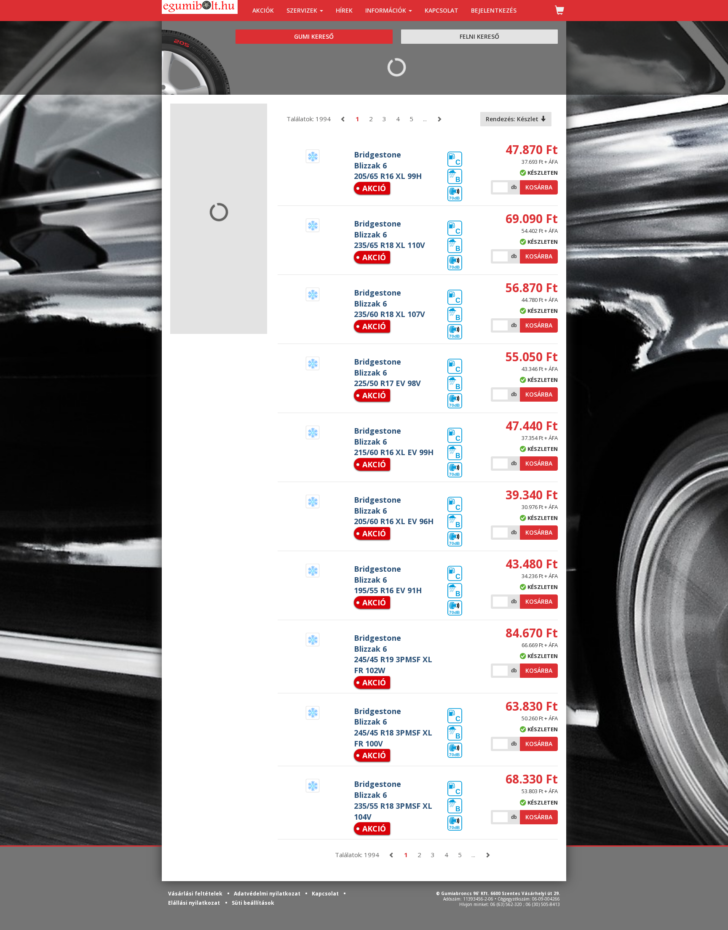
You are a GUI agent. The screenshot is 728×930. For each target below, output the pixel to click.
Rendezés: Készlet (513, 119)
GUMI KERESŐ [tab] (314, 36)
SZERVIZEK (302, 10)
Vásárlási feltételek (196, 893)
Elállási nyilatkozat (194, 902)
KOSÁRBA (538, 187)
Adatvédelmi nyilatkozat (268, 893)
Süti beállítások (253, 902)
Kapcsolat (326, 893)
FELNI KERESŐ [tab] (479, 36)
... (425, 119)
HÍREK (344, 10)
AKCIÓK (263, 10)
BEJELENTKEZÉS (494, 10)
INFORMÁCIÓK (386, 10)
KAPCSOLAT (441, 10)
